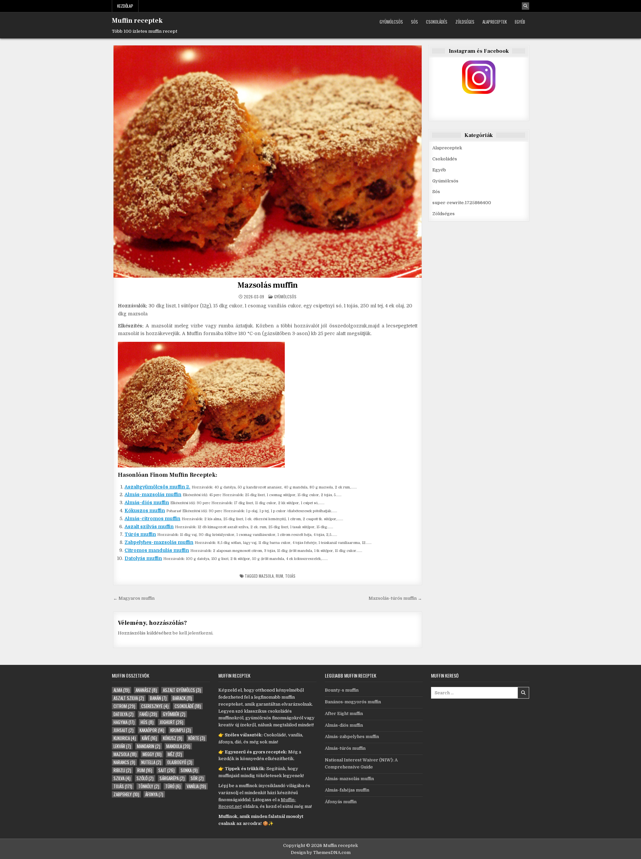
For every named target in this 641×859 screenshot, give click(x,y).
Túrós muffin (140, 534)
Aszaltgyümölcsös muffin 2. (157, 486)
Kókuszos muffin (145, 510)
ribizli (122, 770)
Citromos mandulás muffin (157, 550)
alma (122, 690)
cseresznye (155, 706)
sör (197, 778)
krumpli (180, 730)
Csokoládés (436, 21)
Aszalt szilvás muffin (149, 526)
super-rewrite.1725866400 (461, 202)
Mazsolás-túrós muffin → (395, 598)
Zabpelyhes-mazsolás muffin (159, 542)
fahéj (148, 714)
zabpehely (126, 794)
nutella (151, 762)
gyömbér (174, 714)
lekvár (122, 746)
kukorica (125, 738)
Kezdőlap (125, 6)
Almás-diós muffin (147, 502)
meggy (152, 754)
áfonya (154, 794)
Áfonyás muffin (341, 801)
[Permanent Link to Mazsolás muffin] (267, 161)
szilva (122, 778)
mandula (178, 746)
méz (175, 754)
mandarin (148, 746)
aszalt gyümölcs (182, 690)
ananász (146, 690)
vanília (196, 786)
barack (182, 698)
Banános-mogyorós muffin (353, 701)
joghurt (171, 722)
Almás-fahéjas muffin (347, 790)
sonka (189, 770)
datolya (124, 714)
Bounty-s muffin (342, 690)
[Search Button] (525, 6)
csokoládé (188, 706)
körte (196, 738)
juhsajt (124, 730)
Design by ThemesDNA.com (321, 852)
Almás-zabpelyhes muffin (352, 736)
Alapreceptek (494, 21)
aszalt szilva (129, 698)
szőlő (145, 778)
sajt (166, 770)
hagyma (124, 722)
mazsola (266, 576)
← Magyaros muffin (134, 598)
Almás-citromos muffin (152, 518)
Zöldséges (464, 21)
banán (158, 698)
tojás (290, 576)
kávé (149, 738)
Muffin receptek (137, 20)
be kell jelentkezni (192, 632)
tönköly (148, 786)
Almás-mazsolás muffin (153, 494)
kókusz (172, 738)
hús (147, 722)
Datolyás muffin (143, 558)
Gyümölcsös (391, 21)
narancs (124, 762)
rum (279, 576)
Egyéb (520, 21)
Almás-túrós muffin (345, 748)
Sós (414, 21)
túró (173, 786)
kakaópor (152, 730)
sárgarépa (172, 778)
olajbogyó (179, 762)
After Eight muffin (344, 713)
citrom (124, 706)
